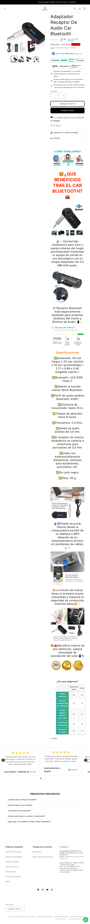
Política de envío (61, 919)
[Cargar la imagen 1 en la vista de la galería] (14, 59)
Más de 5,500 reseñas (73, 39)
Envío (52, 48)
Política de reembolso (13, 857)
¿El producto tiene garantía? (19, 810)
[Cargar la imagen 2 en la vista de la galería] (21, 59)
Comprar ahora (67, 110)
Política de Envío (11, 867)
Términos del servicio (13, 852)
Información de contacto (77, 919)
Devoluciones (10, 872)
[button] (4, 8)
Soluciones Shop (20, 916)
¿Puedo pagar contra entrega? (20, 805)
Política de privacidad (61, 916)
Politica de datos (12, 862)
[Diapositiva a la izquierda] (7, 59)
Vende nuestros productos (43, 857)
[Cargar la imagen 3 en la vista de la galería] (29, 59)
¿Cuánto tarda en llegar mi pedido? (22, 799)
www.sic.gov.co (31, 916)
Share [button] (55, 738)
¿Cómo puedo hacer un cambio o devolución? (26, 816)
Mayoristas (37, 852)
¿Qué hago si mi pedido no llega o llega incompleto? (29, 821)
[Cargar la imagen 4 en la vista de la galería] (36, 59)
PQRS (7, 882)
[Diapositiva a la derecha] (42, 59)
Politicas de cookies (13, 876)
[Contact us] (85, 919)
